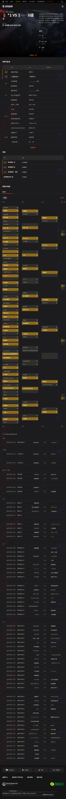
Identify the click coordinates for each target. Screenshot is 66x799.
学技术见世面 (6, 319)
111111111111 (6, 351)
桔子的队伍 (5, 248)
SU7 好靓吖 (5, 364)
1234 (12, 109)
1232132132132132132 (18, 128)
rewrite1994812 (7, 385)
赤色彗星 (5, 323)
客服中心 (5, 777)
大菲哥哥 (14, 81)
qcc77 (5, 367)
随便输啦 (14, 100)
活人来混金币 (15, 95)
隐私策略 (30, 777)
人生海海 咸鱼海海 (7, 258)
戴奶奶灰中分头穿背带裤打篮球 (10, 354)
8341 (4, 337)
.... (4, 251)
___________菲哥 (34, 81)
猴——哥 (31, 142)
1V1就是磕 (6, 241)
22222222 (5, 285)
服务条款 (39, 777)
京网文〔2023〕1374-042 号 (29, 793)
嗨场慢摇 (5, 306)
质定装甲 (31, 114)
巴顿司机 (31, 100)
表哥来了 (14, 133)
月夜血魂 (31, 109)
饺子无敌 (5, 374)
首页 (3, 12)
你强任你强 (5, 214)
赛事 (7, 12)
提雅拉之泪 (32, 128)
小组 (5, 197)
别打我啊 (5, 221)
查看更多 (33, 147)
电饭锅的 (14, 114)
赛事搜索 (11, 12)
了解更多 (31, 55)
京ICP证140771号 (6, 793)
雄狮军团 (14, 137)
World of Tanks (7, 6)
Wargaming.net (12, 790)
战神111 (5, 422)
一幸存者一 (15, 142)
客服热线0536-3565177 (48, 794)
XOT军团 (5, 296)
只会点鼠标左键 (7, 357)
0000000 (5, 262)
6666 (4, 333)
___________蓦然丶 (34, 90)
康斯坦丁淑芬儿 (33, 95)
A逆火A (31, 72)
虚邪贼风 (14, 86)
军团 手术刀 (15, 123)
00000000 (5, 244)
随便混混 (5, 340)
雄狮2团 (5, 395)
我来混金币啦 (15, 119)
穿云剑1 (5, 310)
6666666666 (6, 224)
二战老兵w (14, 77)
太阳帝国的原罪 (6, 371)
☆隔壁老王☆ (32, 76)
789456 (5, 412)
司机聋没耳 (5, 207)
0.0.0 (4, 235)
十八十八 (5, 275)
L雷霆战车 (31, 118)
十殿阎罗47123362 (7, 272)
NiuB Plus (14, 72)
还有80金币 (6, 217)
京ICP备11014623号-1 (17, 793)
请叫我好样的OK (6, 231)
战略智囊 (31, 137)
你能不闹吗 (6, 344)
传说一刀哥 (15, 105)
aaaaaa (4, 391)
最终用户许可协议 (17, 777)
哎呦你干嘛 (6, 265)
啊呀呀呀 (14, 91)
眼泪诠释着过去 (6, 303)
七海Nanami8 (33, 123)
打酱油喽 (5, 408)
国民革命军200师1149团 (8, 378)
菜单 (63, 6)
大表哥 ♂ (31, 132)
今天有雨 (5, 282)
